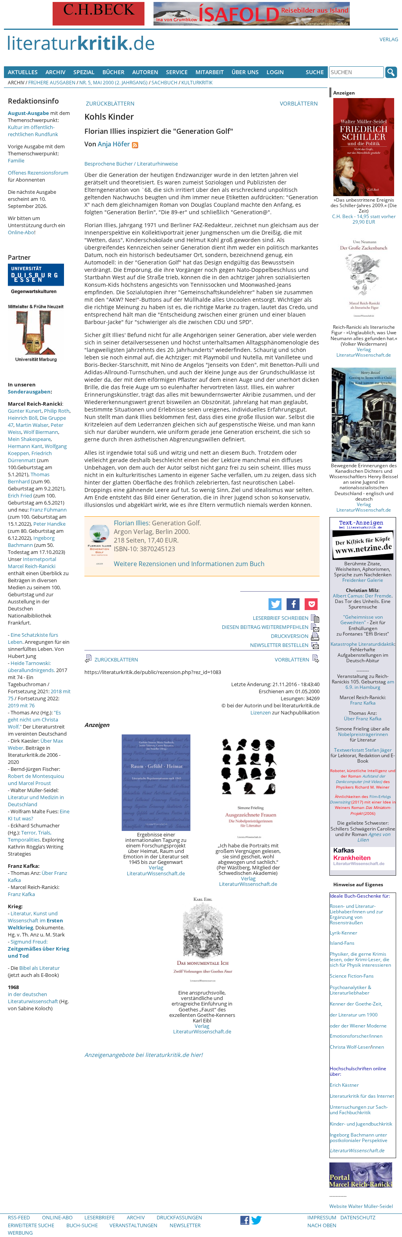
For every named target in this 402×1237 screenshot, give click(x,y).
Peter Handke (49, 523)
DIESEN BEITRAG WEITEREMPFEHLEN (265, 626)
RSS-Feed (19, 1217)
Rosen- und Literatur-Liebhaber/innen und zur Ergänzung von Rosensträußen (356, 914)
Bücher (113, 72)
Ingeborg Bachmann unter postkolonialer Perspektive (358, 1137)
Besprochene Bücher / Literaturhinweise (131, 163)
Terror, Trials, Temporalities (29, 836)
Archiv (56, 72)
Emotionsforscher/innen (356, 1036)
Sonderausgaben (29, 391)
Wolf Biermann (41, 431)
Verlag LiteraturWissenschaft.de (156, 870)
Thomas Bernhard (28, 478)
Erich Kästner (344, 1085)
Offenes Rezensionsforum (38, 172)
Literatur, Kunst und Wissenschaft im (35, 920)
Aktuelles (23, 72)
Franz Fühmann (48, 509)
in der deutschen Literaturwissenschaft (33, 998)
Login (275, 72)
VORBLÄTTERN (300, 103)
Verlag (389, 39)
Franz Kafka (21, 894)
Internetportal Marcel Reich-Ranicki (32, 563)
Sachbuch (164, 82)
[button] (275, 604)
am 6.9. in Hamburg (369, 684)
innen (378, 1047)
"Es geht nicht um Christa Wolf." (34, 719)
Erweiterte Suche (31, 1225)
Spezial (84, 72)
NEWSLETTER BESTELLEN (279, 645)
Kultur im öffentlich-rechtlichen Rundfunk (33, 131)
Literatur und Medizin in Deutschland (36, 801)
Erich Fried (20, 495)
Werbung (20, 1232)
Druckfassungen (179, 1217)
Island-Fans (342, 943)
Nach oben (321, 1225)
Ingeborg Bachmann (31, 541)
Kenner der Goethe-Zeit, (356, 1003)
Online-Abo (21, 232)
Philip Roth (56, 410)
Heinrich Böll (22, 417)
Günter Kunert (25, 410)
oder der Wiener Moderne (358, 1025)
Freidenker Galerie (362, 580)
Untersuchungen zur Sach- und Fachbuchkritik (359, 1109)
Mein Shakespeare (29, 439)
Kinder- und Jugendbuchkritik (361, 1123)
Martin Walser (32, 424)
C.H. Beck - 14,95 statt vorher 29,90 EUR (364, 219)
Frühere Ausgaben (51, 82)
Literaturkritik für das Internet (362, 1096)
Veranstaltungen (133, 1225)
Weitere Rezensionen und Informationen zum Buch (189, 563)
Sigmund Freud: (38, 948)
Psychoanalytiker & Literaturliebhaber (350, 990)
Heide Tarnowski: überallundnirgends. (31, 666)
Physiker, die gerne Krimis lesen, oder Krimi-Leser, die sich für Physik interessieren (360, 959)
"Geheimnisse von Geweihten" (361, 619)
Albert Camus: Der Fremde (362, 595)
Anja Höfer (114, 144)
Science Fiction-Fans (352, 976)
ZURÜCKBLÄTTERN (109, 103)
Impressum (321, 1217)
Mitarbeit (210, 72)
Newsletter (185, 1225)
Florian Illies (131, 523)
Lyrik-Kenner (343, 932)
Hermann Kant (25, 446)
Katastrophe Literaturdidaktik (362, 644)
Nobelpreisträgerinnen (363, 734)
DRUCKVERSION (290, 635)
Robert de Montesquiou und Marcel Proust (36, 779)
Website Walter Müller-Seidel (361, 1206)
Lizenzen (260, 712)
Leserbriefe (99, 1217)
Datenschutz (357, 1217)
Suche (315, 72)
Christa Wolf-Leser (350, 1047)
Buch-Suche (82, 1225)
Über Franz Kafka (363, 718)
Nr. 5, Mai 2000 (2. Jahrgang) (113, 82)
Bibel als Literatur (39, 967)
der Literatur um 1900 (354, 1014)
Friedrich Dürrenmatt (30, 457)
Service (177, 72)
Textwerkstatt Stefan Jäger (363, 750)
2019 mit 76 (21, 705)
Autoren (145, 72)
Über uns (245, 72)
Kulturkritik (196, 82)
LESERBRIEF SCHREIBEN (281, 617)
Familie (16, 160)
